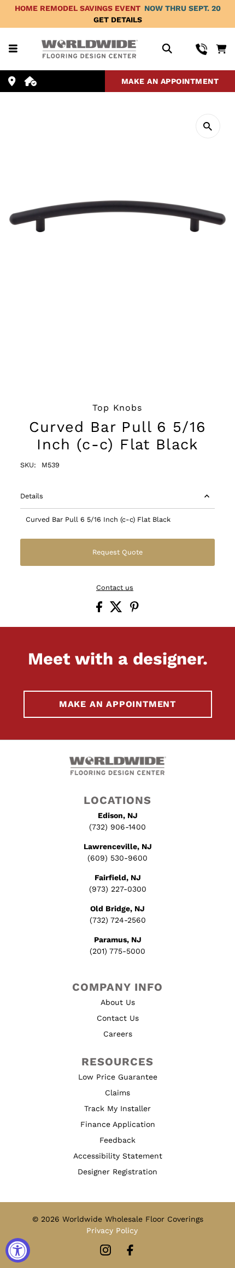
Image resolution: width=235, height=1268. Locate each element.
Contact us (114, 588)
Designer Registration (117, 1171)
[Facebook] (130, 1251)
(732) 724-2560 (118, 920)
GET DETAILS (117, 19)
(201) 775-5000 (117, 951)
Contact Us (118, 1018)
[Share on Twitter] (117, 610)
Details (31, 496)
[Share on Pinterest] (134, 610)
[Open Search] (167, 49)
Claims (117, 1092)
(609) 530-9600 (117, 858)
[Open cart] (221, 49)
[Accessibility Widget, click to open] (17, 1250)
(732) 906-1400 (117, 826)
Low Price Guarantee (117, 1076)
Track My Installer (117, 1108)
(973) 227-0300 (117, 889)
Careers (117, 1033)
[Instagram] (105, 1251)
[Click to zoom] (208, 126)
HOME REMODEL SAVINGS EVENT (77, 8)
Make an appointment (170, 81)
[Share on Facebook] (100, 610)
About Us (118, 1002)
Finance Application (117, 1124)
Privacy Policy (112, 1230)
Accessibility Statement (117, 1155)
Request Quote (117, 552)
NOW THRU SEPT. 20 (182, 8)
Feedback (117, 1140)
